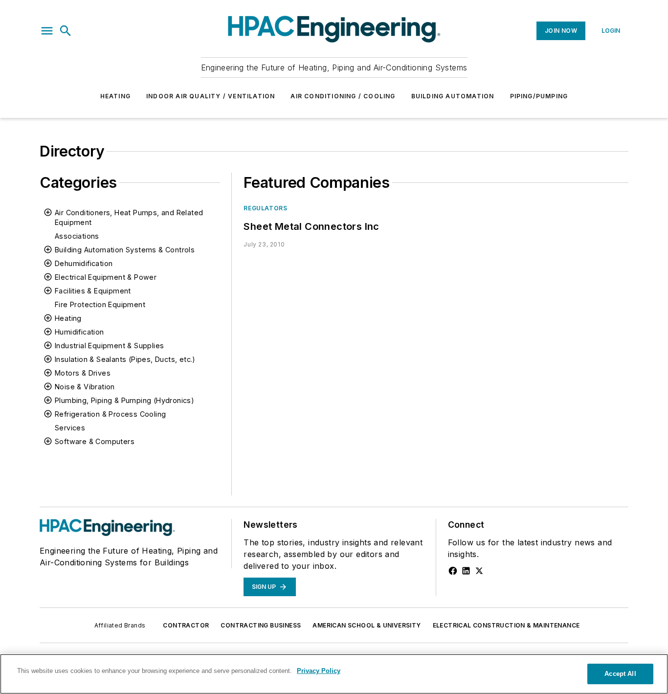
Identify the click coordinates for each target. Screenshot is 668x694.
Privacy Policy (318, 670)
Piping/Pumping (539, 96)
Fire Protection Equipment (100, 304)
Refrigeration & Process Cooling (110, 414)
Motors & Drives (83, 373)
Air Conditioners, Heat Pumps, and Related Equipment (129, 217)
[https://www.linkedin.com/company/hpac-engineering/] (466, 571)
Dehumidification (83, 263)
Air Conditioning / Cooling (342, 96)
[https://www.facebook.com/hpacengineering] (453, 571)
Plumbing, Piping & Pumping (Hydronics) (124, 400)
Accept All (620, 673)
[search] (65, 30)
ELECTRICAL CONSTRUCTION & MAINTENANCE (506, 625)
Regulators (265, 208)
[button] (47, 30)
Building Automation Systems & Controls (125, 250)
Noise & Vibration (85, 386)
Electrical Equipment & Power (105, 277)
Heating (115, 96)
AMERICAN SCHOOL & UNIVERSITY (366, 625)
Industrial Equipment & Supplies (109, 345)
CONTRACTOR (186, 625)
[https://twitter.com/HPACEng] (479, 571)
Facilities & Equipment (93, 291)
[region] (334, 674)
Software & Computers (94, 441)
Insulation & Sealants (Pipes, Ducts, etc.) (125, 359)
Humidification (79, 332)
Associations (77, 236)
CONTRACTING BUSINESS (261, 625)
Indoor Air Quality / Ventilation (210, 96)
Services (70, 428)
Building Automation (452, 96)
